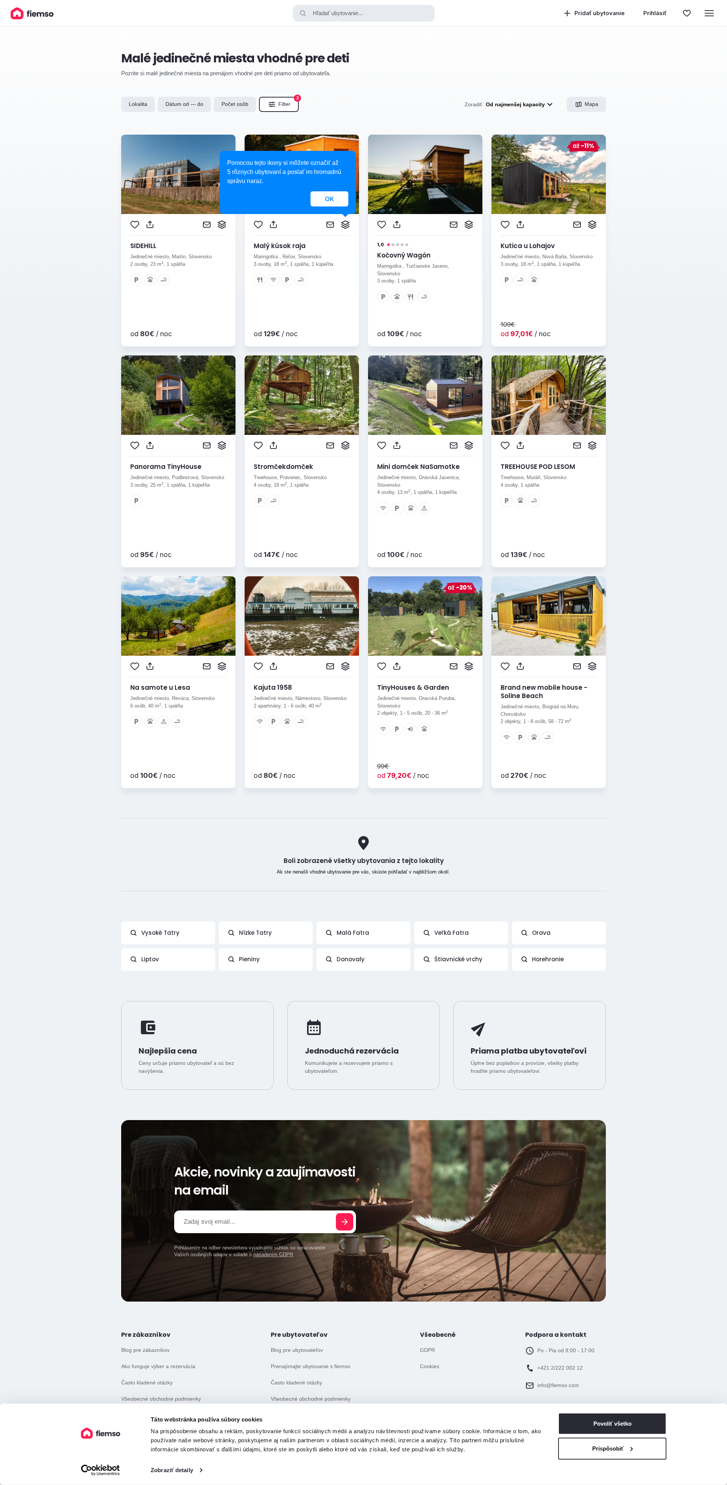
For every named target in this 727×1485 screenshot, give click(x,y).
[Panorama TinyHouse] (178, 395)
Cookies (429, 1366)
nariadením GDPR (273, 1254)
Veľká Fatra (451, 933)
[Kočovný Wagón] (425, 174)
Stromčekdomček (283, 466)
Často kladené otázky (147, 1382)
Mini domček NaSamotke (418, 466)
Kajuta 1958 (273, 687)
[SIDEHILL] (178, 174)
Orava (541, 933)
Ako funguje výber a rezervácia (158, 1366)
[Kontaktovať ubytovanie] (206, 224)
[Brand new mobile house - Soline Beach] (548, 616)
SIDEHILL (143, 245)
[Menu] (709, 13)
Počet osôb (235, 104)
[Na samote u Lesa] (178, 616)
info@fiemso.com (558, 1385)
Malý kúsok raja (280, 245)
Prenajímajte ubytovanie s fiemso (310, 1366)
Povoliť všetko (612, 1423)
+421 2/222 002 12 (560, 1368)
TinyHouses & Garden (413, 687)
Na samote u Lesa (160, 687)
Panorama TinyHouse (165, 466)
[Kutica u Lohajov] (548, 174)
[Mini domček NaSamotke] (425, 395)
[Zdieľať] (149, 224)
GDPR (427, 1350)
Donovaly (351, 959)
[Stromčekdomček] (302, 395)
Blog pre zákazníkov (145, 1350)
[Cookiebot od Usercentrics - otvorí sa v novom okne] (100, 1470)
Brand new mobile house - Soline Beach (544, 691)
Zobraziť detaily (172, 1470)
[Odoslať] (344, 1222)
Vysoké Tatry (160, 933)
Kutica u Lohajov (528, 245)
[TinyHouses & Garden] (425, 616)
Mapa (591, 104)
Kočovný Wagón (404, 255)
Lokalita (138, 104)
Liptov (150, 959)
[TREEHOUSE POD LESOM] (548, 395)
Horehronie (548, 959)
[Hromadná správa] (221, 224)
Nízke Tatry (255, 933)
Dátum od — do (184, 104)
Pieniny (249, 959)
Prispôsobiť (608, 1448)
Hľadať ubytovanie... (338, 13)
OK (329, 199)
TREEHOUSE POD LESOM (538, 466)
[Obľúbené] (687, 13)
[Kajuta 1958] (302, 616)
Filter (288, 102)
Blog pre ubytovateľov (297, 1350)
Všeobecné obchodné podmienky (161, 1399)
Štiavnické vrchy (458, 959)
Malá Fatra (353, 933)
